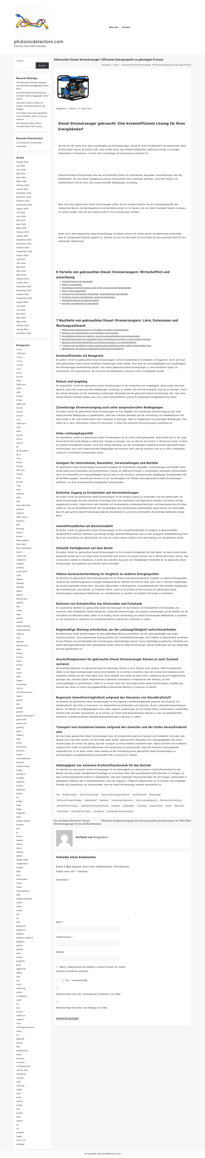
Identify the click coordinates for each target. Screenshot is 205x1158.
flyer (18, 669)
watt (18, 1093)
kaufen (19, 786)
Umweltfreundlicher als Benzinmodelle (80, 300)
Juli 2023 (20, 306)
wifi (18, 1109)
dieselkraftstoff (139, 795)
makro (19, 844)
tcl (17, 1035)
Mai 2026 (20, 173)
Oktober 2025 (22, 201)
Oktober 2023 (22, 294)
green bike (21, 719)
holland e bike (23, 766)
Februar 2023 (22, 325)
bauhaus (20, 521)
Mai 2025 (20, 220)
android (20, 513)
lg (17, 832)
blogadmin (61, 108)
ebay (18, 614)
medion (19, 867)
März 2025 (21, 228)
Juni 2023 (21, 310)
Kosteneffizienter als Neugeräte (77, 281)
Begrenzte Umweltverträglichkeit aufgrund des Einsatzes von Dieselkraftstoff (99, 342)
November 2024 (23, 244)
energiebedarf (91, 800)
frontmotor (21, 684)
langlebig (115, 806)
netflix (19, 902)
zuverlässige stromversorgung (120, 811)
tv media (20, 1062)
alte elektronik (23, 505)
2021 (18, 392)
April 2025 (21, 224)
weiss (19, 1097)
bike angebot (22, 540)
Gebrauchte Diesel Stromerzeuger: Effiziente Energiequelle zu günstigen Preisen (108, 59)
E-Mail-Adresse (64, 937)
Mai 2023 (20, 314)
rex (17, 980)
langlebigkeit (128, 806)
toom (18, 1054)
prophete (20, 961)
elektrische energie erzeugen (69, 800)
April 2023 (21, 318)
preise (19, 957)
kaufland (20, 790)
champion (21, 560)
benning (20, 529)
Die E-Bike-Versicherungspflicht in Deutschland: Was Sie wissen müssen (31, 116)
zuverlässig (99, 811)
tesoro (19, 1043)
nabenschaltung (24, 899)
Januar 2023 (22, 329)
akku (18, 497)
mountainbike (22, 891)
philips (19, 945)
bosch (19, 552)
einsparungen (155, 795)
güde (18, 731)
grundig (20, 727)
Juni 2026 (21, 170)
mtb (18, 895)
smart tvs (20, 1015)
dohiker (20, 603)
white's (19, 1101)
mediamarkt (22, 864)
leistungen (142, 806)
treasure (20, 1058)
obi (17, 914)
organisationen (156, 806)
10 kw (19, 349)
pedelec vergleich (24, 938)
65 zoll (19, 482)
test (18, 1047)
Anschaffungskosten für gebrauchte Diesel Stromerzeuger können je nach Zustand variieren (106, 339)
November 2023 (23, 290)
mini (18, 875)
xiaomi (19, 1121)
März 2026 (21, 181)
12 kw (19, 357)
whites (19, 1105)
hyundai (20, 778)
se (17, 1004)
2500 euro (21, 404)
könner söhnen (23, 821)
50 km (19, 462)
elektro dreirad (23, 626)
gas (18, 704)
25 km (19, 400)
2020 (18, 388)
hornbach (20, 774)
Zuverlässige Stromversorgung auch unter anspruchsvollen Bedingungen (96, 288)
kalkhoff (20, 782)
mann (19, 848)
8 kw (18, 490)
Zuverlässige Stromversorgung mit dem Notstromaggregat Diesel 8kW (32, 85)
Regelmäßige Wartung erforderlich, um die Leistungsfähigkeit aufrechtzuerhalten (101, 336)
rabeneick (21, 969)
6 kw (18, 478)
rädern (19, 973)
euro (18, 638)
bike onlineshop (24, 548)
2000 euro (21, 384)
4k (17, 447)
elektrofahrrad (23, 630)
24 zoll (19, 396)
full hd (19, 688)
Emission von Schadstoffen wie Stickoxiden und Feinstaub (90, 333)
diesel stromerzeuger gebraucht (116, 795)
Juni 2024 (21, 263)
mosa (19, 883)
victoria (19, 1078)
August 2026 (22, 162)
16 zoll (19, 365)
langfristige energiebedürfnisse (95, 806)
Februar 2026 (22, 185)
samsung (20, 988)
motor (19, 887)
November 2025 (23, 197)
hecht (19, 743)
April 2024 (21, 271)
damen (19, 579)
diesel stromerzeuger (89, 795)
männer (20, 852)
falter (19, 649)
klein (18, 817)
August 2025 (22, 209)
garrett (19, 700)
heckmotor (21, 747)
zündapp (20, 1144)
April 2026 (21, 177)
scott (18, 1000)
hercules (20, 751)
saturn (19, 992)
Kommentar (63, 880)
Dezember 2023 (23, 286)
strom (19, 1031)
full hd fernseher (24, 692)
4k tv (18, 455)
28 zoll (19, 412)
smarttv (20, 1019)
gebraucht (104, 800)
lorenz (19, 836)
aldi (18, 501)
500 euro (20, 470)
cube (18, 575)
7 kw (18, 486)
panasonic (21, 926)
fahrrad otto (22, 645)
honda (19, 770)
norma (19, 910)
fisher (19, 661)
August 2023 (22, 302)
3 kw (18, 419)
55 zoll (19, 474)
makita (19, 840)
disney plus (21, 599)
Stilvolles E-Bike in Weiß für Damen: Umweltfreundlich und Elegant (30, 106)
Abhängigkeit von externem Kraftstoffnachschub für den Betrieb (93, 349)
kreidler (20, 825)
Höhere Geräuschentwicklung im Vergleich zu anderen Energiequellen (95, 330)
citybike (20, 564)
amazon (20, 509)
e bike (19, 610)
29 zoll (19, 416)
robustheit (179, 806)
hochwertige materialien (122, 800)
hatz (18, 739)
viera (18, 1082)
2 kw (18, 369)
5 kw (18, 458)
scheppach (21, 996)
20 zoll (19, 377)
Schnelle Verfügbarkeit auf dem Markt (80, 303)
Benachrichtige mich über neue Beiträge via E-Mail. (82, 1008)
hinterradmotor (23, 758)
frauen (19, 680)
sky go (19, 1012)
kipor (18, 805)
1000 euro (21, 353)
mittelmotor (21, 879)
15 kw (19, 361)
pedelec (20, 934)
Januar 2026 (22, 189)
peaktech (20, 930)
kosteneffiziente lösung (67, 806)
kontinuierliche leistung (170, 800)
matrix (19, 856)
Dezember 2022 (23, 333)
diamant (20, 587)
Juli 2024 (20, 259)
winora (19, 1113)
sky (18, 1008)
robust (169, 806)
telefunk (20, 1039)
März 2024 (21, 275)
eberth (19, 618)
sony (18, 1023)
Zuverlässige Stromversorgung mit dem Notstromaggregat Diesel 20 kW (32, 96)
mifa (18, 871)
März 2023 (21, 321)
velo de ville (22, 1070)
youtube (20, 1132)
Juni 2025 (21, 216)
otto (18, 922)
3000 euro (21, 423)
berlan (19, 536)
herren (19, 754)
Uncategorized (23, 1066)
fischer (19, 657)
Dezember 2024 (23, 240)
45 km (19, 439)
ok (17, 918)
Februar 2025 (22, 232)
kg (17, 797)
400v (18, 431)
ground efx (21, 723)
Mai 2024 (20, 267)
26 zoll (19, 408)
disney (19, 595)
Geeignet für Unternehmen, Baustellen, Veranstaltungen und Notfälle (95, 294)
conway (20, 567)
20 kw (19, 373)
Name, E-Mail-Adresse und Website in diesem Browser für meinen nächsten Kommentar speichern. (91, 969)
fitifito (19, 665)
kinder (19, 801)
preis (18, 953)
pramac (20, 949)
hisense (20, 762)
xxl (17, 1128)
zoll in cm (21, 1140)
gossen (19, 712)
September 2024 (24, 251)
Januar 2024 (22, 283)
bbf (18, 525)
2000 (18, 381)
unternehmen (62, 811)
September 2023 (24, 298)
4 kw (18, 427)
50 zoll (19, 466)
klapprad (20, 813)
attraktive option (69, 795)
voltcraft (20, 1086)
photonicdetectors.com (38, 41)
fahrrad (19, 642)
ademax (20, 493)
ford (18, 677)
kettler (19, 793)
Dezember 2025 (23, 193)
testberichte (22, 1051)
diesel (72, 108)
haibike (19, 735)
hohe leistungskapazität (146, 800)
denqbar (20, 583)
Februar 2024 (22, 279)
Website (60, 952)
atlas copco (22, 517)
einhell (19, 622)
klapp (19, 809)
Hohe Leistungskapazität (74, 291)
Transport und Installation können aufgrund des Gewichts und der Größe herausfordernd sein (106, 345)
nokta (19, 906)
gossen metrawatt (25, 716)
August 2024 (22, 255)
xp (17, 1125)
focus (19, 673)
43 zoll (19, 435)
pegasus (20, 941)
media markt (22, 860)
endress (20, 634)
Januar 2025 (22, 236)
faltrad (19, 653)
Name (60, 922)
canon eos (21, 556)
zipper (19, 1136)
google (19, 708)
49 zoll (19, 443)
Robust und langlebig (72, 284)
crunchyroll (21, 571)
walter (19, 1089)
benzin (19, 532)
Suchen (20, 61)
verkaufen (21, 1074)
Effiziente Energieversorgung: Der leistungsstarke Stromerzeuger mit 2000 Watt (146, 820)
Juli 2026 (20, 166)
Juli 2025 (20, 212)
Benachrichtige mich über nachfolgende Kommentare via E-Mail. (88, 994)
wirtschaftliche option (81, 811)
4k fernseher (22, 451)
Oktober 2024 (22, 247)
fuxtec (19, 696)
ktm (18, 828)
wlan (18, 1117)
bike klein (21, 544)
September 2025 (24, 205)
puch (18, 965)
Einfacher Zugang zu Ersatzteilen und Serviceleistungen (88, 297)
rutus (18, 984)
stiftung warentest (25, 1027)
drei (18, 606)
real (18, 977)
